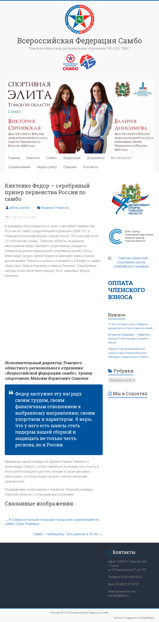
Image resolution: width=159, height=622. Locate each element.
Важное (48, 208)
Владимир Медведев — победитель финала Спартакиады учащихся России (129, 338)
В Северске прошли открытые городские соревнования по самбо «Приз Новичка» (52, 522)
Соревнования (19, 167)
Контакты (90, 167)
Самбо (51, 158)
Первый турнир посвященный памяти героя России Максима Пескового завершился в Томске (128, 352)
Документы (96, 158)
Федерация (71, 158)
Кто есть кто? (121, 158)
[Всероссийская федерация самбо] (70, 56)
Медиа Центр (47, 167)
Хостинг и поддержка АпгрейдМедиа (133, 617)
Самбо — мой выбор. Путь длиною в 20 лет (68, 534)
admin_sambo (20, 208)
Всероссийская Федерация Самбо (79, 40)
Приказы (70, 167)
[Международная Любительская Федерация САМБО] (87, 56)
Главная (14, 158)
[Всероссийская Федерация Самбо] (79, 6)
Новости (33, 158)
